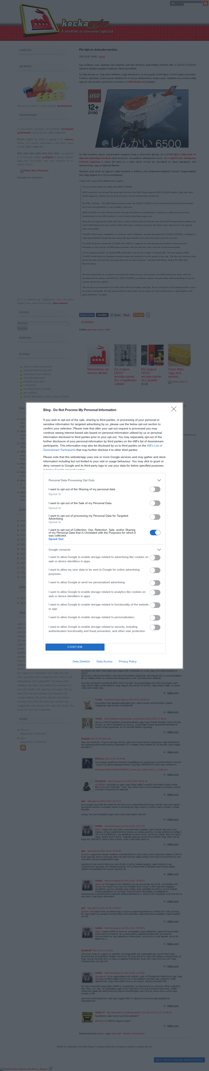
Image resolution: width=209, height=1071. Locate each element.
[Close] (175, 410)
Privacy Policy (128, 661)
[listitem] (104, 480)
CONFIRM (75, 647)
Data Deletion (81, 661)
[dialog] (104, 535)
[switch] (155, 489)
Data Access (104, 661)
